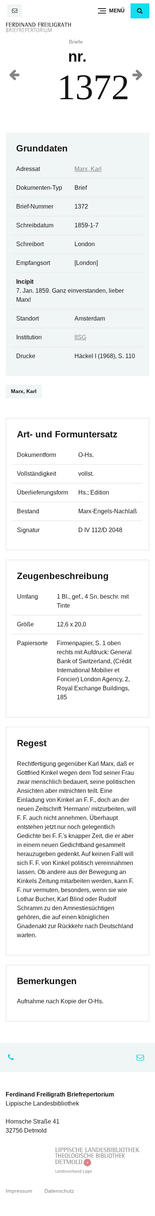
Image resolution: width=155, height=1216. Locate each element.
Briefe (76, 42)
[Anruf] (13, 1057)
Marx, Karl (88, 169)
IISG (80, 337)
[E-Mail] (14, 11)
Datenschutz (59, 1191)
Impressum (19, 1191)
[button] (140, 10)
